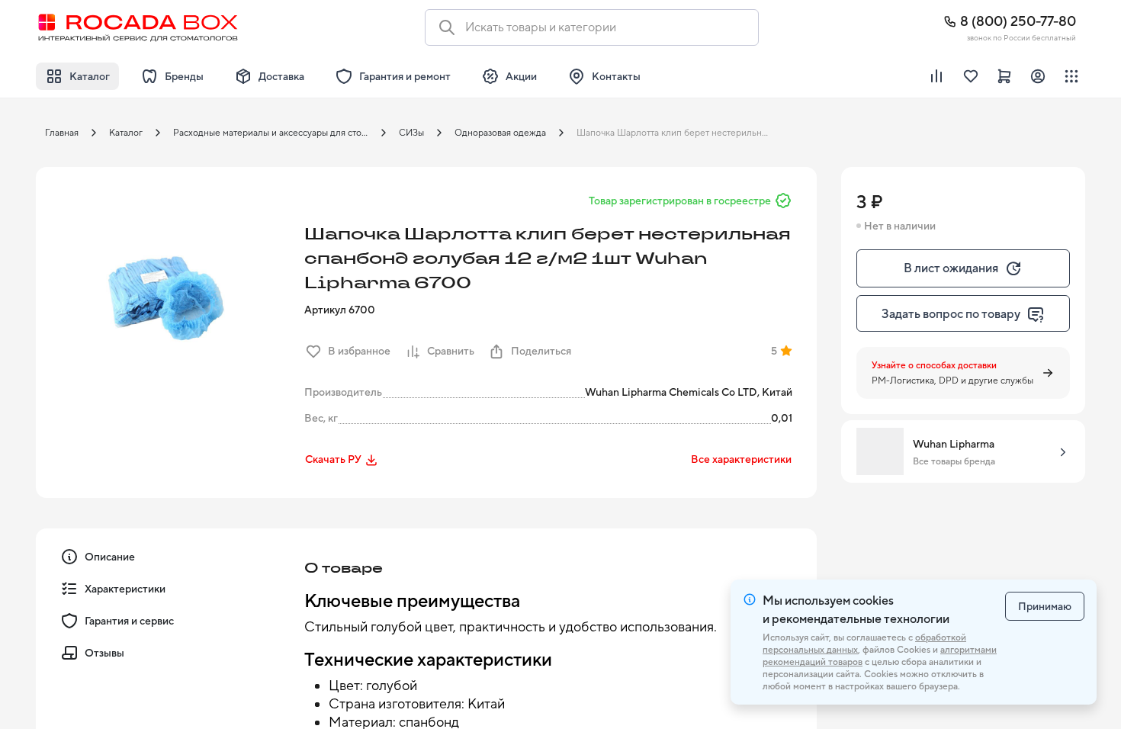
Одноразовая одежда (500, 132)
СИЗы (411, 132)
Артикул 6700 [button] (339, 309)
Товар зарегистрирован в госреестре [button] (680, 200)
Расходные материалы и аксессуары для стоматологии (275, 132)
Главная (62, 132)
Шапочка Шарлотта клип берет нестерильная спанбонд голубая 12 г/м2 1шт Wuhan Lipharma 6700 (679, 132)
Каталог (126, 132)
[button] (165, 296)
